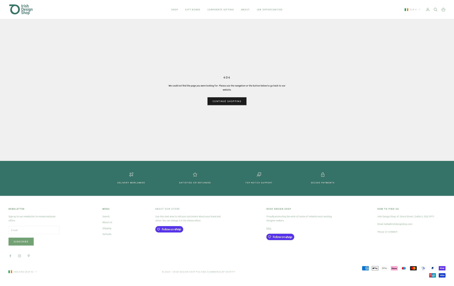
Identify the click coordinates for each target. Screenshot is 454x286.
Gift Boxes (192, 9)
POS (198, 272)
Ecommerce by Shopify (221, 272)
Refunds (107, 233)
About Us (107, 222)
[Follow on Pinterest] (29, 256)
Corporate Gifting (220, 9)
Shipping (107, 228)
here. (269, 228)
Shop (174, 9)
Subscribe (21, 241)
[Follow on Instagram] (19, 256)
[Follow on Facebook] (10, 256)
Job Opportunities (270, 9)
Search (106, 216)
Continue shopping (227, 101)
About (245, 9)
